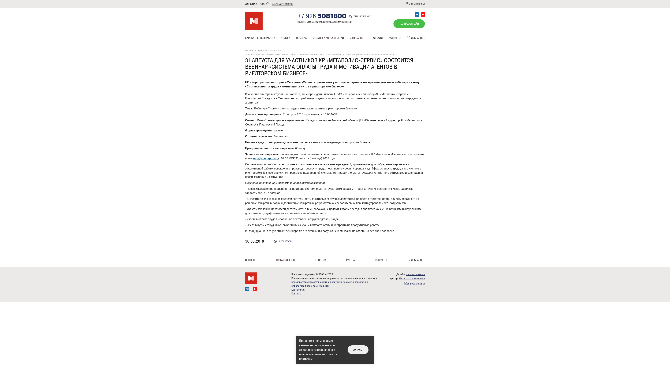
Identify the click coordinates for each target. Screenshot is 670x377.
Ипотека (301, 38)
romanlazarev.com (415, 274)
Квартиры (250, 44)
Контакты (395, 38)
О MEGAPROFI (357, 38)
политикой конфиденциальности (348, 282)
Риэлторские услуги (292, 44)
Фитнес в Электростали (412, 278)
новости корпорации (269, 50)
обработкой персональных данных (310, 286)
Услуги (285, 38)
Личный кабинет (417, 4)
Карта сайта (297, 290)
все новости (285, 241)
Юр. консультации (322, 44)
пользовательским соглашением (309, 282)
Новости (377, 38)
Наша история (357, 44)
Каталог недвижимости (260, 38)
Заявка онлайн (409, 24)
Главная (249, 50)
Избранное (417, 38)
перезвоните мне (362, 16)
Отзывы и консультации (328, 38)
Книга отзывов (285, 260)
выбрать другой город (282, 4)
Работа (350, 260)
